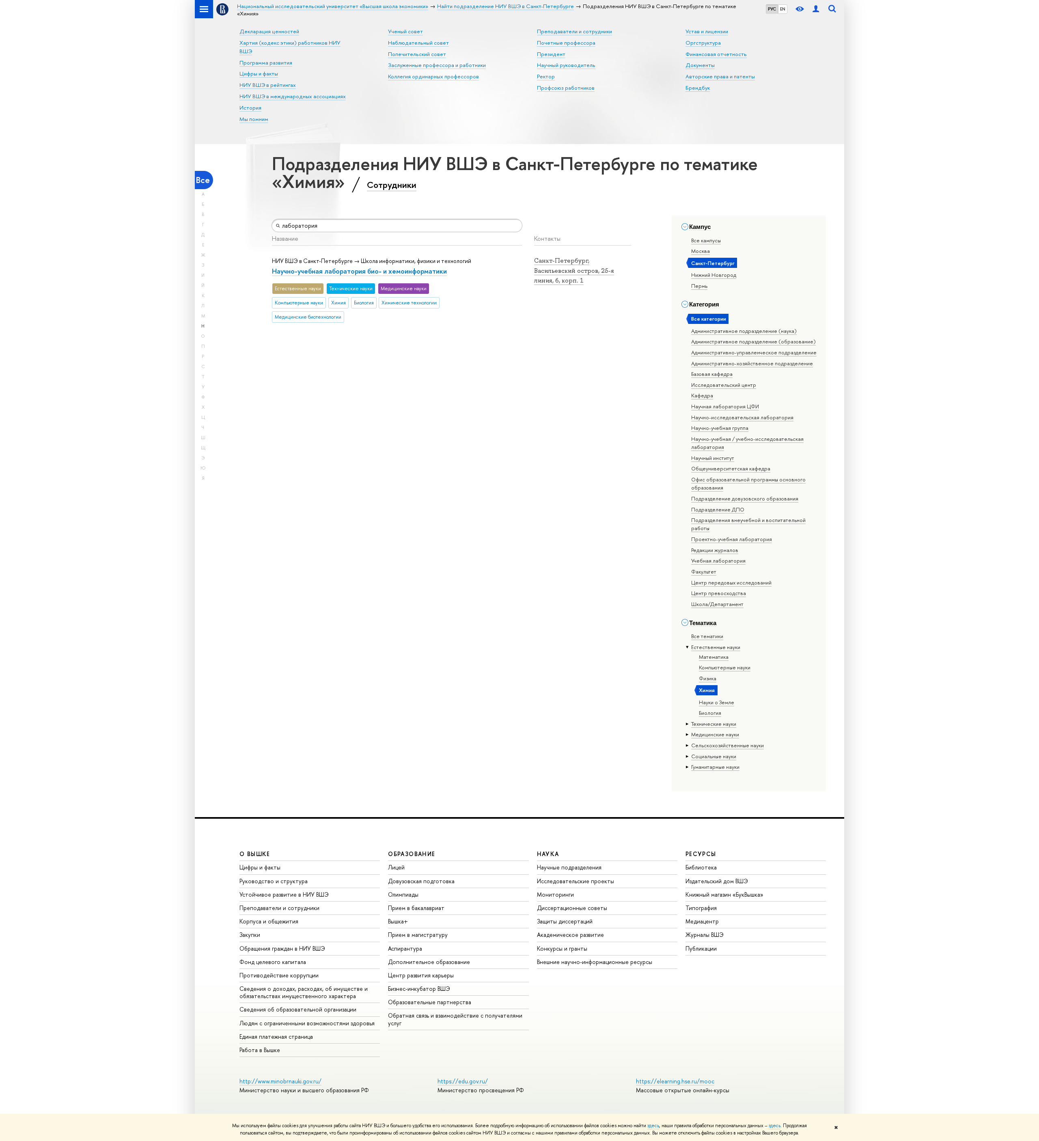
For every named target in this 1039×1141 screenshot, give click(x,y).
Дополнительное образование (429, 962)
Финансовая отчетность (716, 54)
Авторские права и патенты (720, 76)
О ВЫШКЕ (254, 854)
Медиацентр (702, 921)
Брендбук (697, 87)
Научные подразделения (569, 867)
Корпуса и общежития (268, 921)
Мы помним (253, 119)
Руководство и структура (273, 881)
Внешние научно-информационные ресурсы (594, 962)
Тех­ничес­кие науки (713, 723)
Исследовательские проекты (575, 881)
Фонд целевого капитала (272, 962)
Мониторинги (555, 894)
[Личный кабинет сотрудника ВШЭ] (816, 9)
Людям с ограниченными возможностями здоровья (307, 1023)
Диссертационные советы (572, 908)
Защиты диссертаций (565, 921)
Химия (707, 690)
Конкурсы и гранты (562, 948)
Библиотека (701, 867)
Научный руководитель (566, 65)
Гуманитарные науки (715, 766)
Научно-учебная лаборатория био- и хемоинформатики (359, 271)
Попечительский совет (417, 54)
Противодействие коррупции (279, 975)
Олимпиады (403, 894)
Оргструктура (703, 42)
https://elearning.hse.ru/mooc (675, 1081)
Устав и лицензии (706, 31)
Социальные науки (713, 756)
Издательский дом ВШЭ (716, 881)
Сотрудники (391, 185)
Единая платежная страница (276, 1036)
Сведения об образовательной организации (297, 1009)
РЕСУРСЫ (700, 854)
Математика (714, 656)
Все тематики (707, 636)
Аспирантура (405, 948)
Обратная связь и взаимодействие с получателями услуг (455, 1019)
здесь (653, 1125)
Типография (701, 908)
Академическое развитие (570, 934)
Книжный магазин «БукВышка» (724, 894)
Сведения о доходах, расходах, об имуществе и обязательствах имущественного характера (303, 992)
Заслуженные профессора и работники (437, 65)
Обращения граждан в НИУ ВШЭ (282, 948)
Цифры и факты (258, 73)
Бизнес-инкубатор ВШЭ (419, 988)
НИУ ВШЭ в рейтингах (267, 84)
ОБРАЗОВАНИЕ (411, 854)
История (250, 107)
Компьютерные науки (724, 667)
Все (203, 180)
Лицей (396, 867)
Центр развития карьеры (421, 975)
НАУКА (548, 854)
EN (782, 9)
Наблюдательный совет (418, 42)
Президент (551, 54)
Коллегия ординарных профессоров (433, 76)
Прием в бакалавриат (416, 908)
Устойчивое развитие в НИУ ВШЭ (284, 894)
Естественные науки (715, 647)
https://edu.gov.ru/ (463, 1081)
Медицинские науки (715, 734)
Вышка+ (398, 921)
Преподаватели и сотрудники (574, 31)
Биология (710, 712)
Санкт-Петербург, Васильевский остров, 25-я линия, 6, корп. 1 (574, 271)
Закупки (249, 934)
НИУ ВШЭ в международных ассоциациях (292, 96)
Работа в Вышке (259, 1050)
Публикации (701, 948)
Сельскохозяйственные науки (727, 745)
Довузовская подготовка (421, 881)
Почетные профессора (566, 42)
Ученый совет (405, 31)
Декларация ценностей (269, 31)
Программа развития (265, 62)
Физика (707, 678)
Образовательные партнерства (429, 1002)
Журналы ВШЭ (704, 934)
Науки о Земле (716, 702)
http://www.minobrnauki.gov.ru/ (280, 1081)
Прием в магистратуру (418, 934)
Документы (700, 65)
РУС (772, 9)
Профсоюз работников (566, 87)
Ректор (546, 76)
